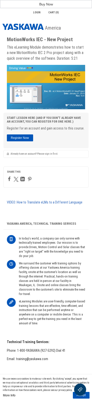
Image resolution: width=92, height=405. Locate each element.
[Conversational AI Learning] (80, 390)
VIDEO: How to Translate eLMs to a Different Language (44, 202)
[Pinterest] (30, 179)
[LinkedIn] (23, 179)
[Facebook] (10, 179)
